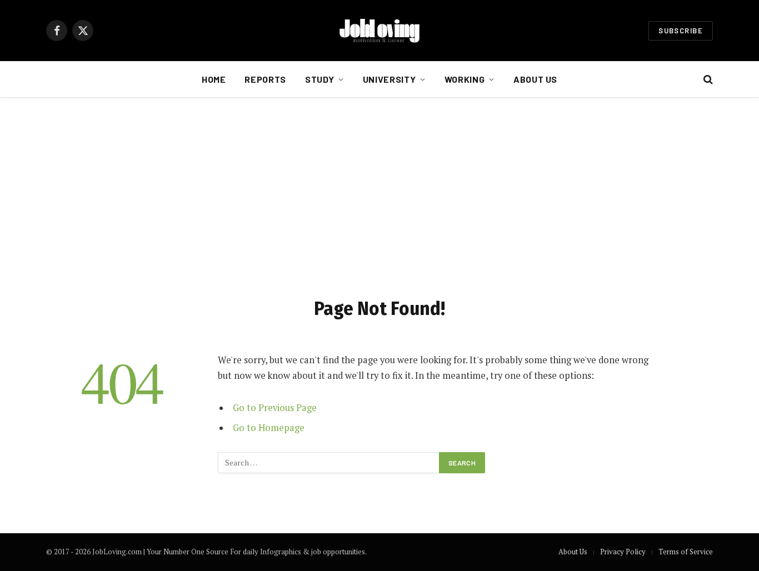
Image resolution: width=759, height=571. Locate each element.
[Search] (707, 79)
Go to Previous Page (275, 408)
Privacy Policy (623, 552)
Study (319, 79)
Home (214, 79)
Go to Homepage (268, 428)
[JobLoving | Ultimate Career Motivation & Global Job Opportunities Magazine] (379, 30)
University (389, 79)
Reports (265, 79)
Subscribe (680, 30)
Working (465, 79)
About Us (535, 79)
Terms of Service (685, 552)
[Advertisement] (379, 195)
